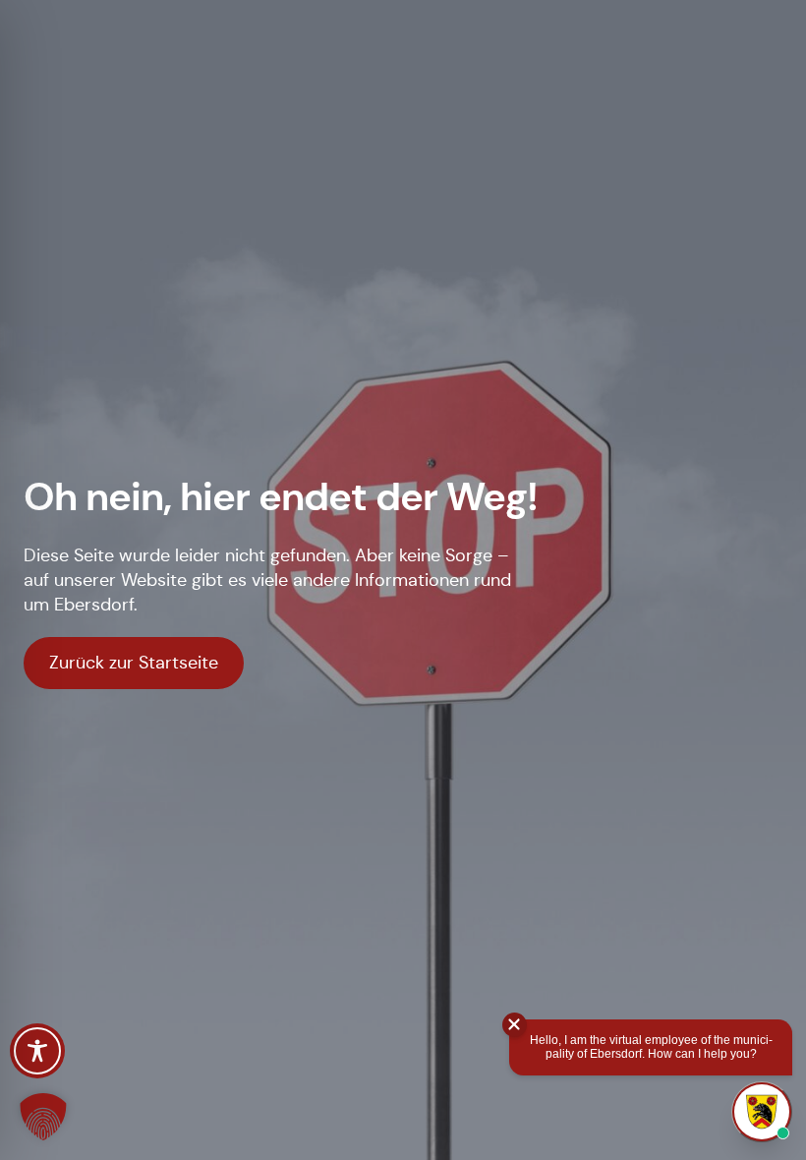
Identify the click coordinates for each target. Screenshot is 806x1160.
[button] (43, 1116)
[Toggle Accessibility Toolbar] (37, 1050)
